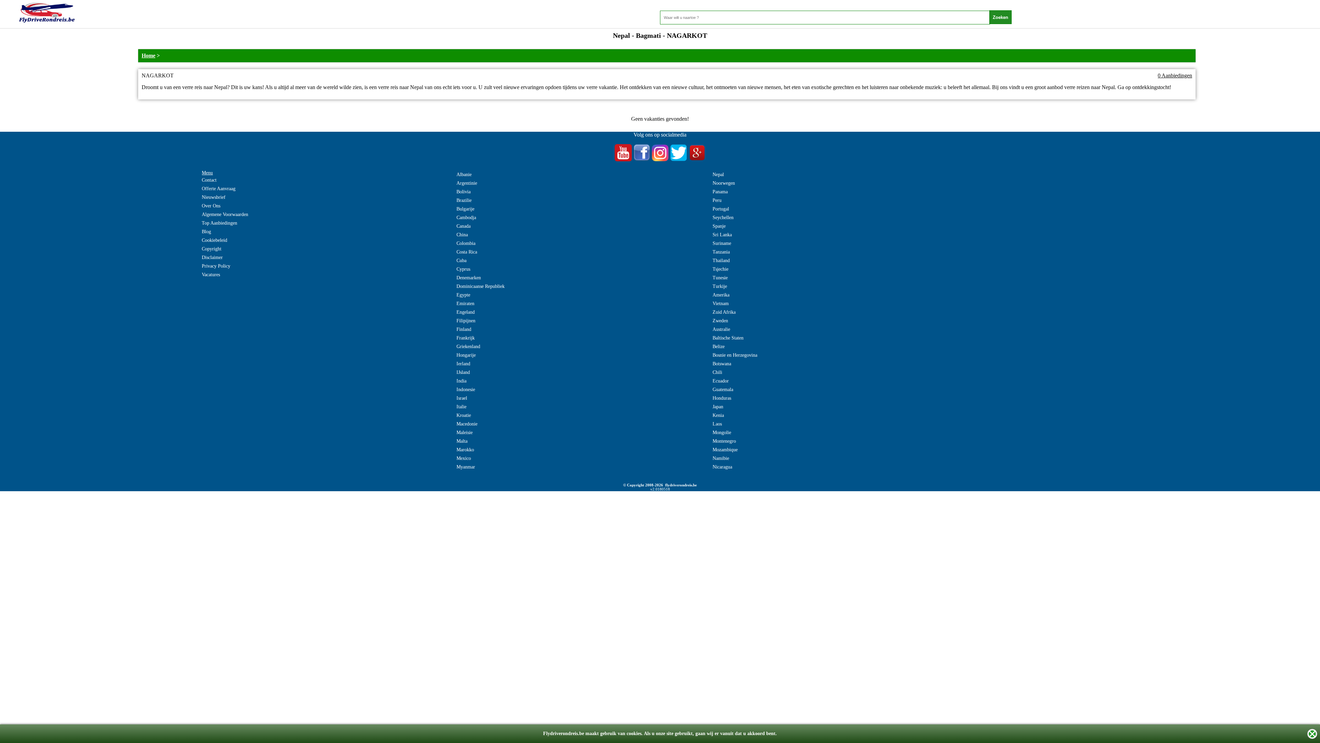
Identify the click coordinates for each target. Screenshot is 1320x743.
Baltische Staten (728, 338)
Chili (717, 372)
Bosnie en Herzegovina (735, 355)
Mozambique (725, 449)
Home (148, 55)
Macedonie (466, 424)
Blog (206, 231)
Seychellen (723, 217)
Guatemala (723, 389)
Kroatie (463, 415)
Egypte (463, 295)
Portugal (721, 209)
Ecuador (721, 381)
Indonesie (465, 389)
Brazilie (464, 200)
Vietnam (721, 303)
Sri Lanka (722, 234)
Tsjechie (720, 269)
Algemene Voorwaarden (225, 214)
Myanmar (465, 467)
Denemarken (468, 277)
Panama (720, 191)
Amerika (721, 295)
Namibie (721, 458)
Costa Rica (466, 252)
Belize (719, 346)
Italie (461, 406)
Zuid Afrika (724, 312)
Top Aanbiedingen (219, 223)
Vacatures (211, 274)
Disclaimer (212, 257)
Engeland (465, 312)
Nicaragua (722, 467)
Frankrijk (465, 338)
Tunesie (720, 277)
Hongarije (466, 355)
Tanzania (721, 252)
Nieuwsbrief (214, 197)
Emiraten (465, 303)
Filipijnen (465, 320)
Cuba (461, 260)
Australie (721, 329)
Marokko (465, 449)
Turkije (720, 286)
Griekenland (468, 346)
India (461, 381)
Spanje (719, 226)
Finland (463, 329)
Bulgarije (465, 209)
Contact (209, 180)
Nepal (718, 174)
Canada (463, 226)
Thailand (721, 260)
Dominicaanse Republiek (480, 286)
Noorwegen (724, 183)
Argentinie (466, 183)
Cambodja (466, 217)
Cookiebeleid (214, 240)
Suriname (722, 243)
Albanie (464, 174)
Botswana (722, 363)
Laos (717, 424)
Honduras (722, 398)
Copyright (211, 248)
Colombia (465, 243)
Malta (462, 441)
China (462, 234)
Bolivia (463, 191)
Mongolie (722, 432)
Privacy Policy (216, 266)
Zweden (720, 320)
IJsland (463, 372)
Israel (461, 398)
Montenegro (724, 441)
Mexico (463, 458)
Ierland (463, 363)
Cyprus (463, 269)
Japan (718, 406)
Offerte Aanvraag (218, 188)
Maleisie (464, 432)
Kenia (718, 415)
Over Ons (211, 205)
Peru (717, 200)
